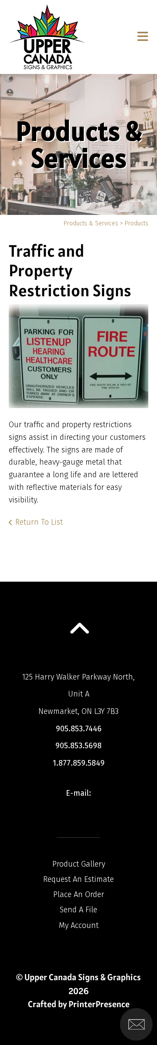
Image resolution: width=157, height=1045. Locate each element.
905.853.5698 (78, 745)
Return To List (39, 522)
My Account (79, 925)
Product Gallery (78, 864)
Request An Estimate (78, 879)
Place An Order (78, 894)
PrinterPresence (99, 1004)
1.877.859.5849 (79, 763)
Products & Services (91, 223)
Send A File (78, 909)
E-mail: (78, 793)
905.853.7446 (79, 729)
